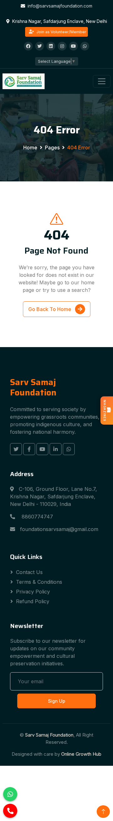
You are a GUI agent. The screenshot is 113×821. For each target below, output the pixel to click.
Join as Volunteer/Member (61, 32)
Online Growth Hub (81, 754)
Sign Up (56, 701)
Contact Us (29, 572)
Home (30, 147)
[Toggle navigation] (101, 81)
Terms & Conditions (39, 582)
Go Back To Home (50, 309)
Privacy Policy (33, 591)
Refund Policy (32, 601)
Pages (52, 147)
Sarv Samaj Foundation (49, 735)
